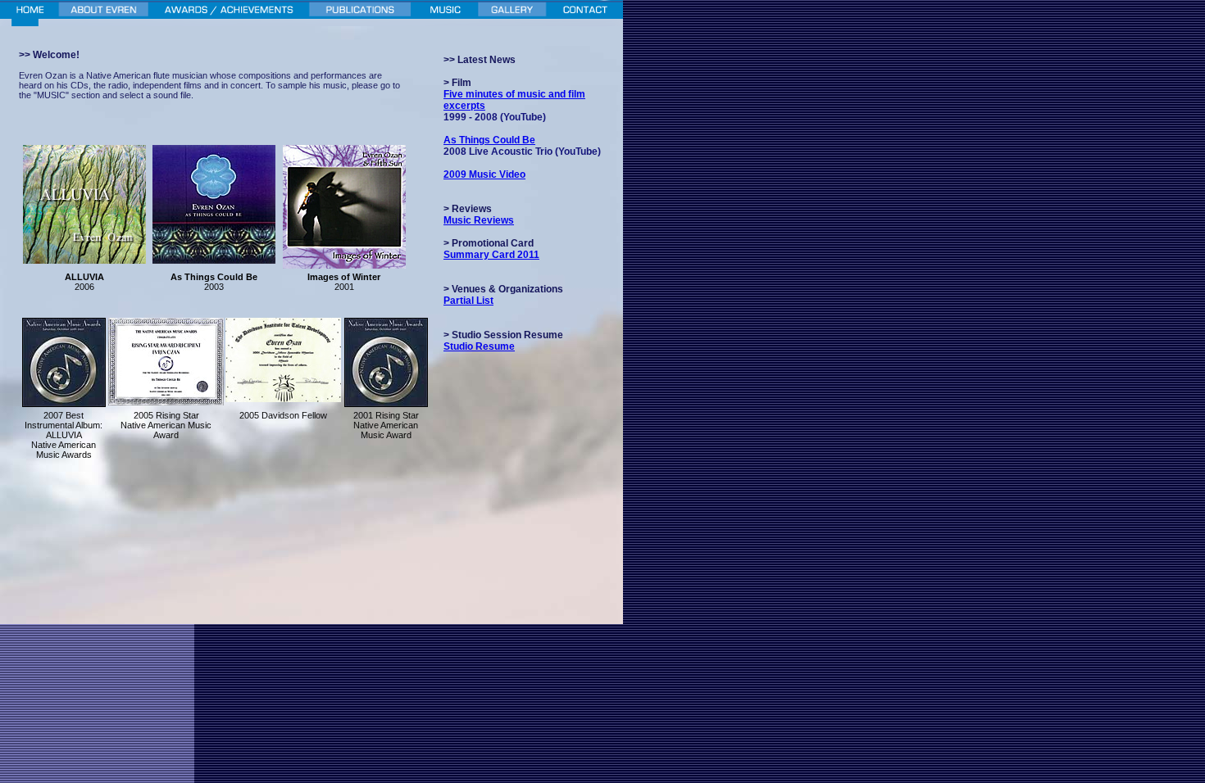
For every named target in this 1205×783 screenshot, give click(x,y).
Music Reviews (478, 220)
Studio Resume (479, 346)
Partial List (468, 300)
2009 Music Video (484, 174)
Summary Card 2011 (491, 254)
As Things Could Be (489, 140)
